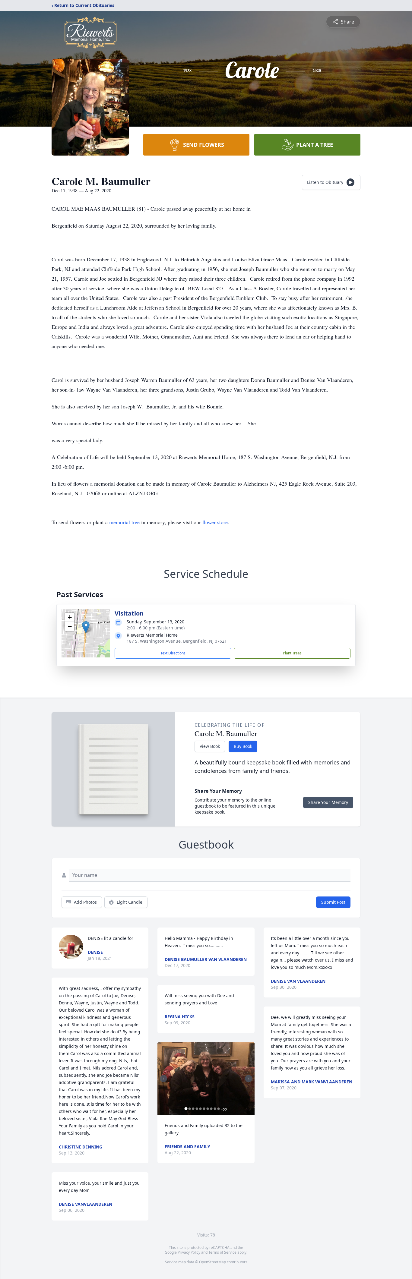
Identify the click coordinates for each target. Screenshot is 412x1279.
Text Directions (172, 653)
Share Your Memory (328, 802)
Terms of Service (222, 1252)
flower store (215, 522)
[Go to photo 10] (218, 1108)
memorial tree (124, 522)
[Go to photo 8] (211, 1108)
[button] (86, 627)
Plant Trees (292, 653)
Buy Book (243, 746)
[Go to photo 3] (193, 1108)
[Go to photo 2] (189, 1108)
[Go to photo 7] (207, 1108)
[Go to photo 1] (185, 1108)
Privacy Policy (189, 1252)
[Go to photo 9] (215, 1108)
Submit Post (333, 902)
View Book (210, 746)
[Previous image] (163, 1078)
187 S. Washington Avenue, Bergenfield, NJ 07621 (177, 641)
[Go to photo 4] (196, 1108)
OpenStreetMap (212, 1262)
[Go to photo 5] (200, 1108)
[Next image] (248, 1078)
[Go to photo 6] (204, 1108)
